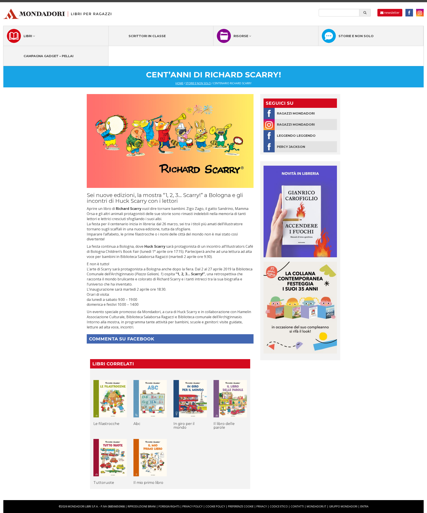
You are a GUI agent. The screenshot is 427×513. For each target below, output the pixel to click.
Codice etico (279, 506)
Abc (136, 424)
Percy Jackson (291, 147)
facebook (409, 12)
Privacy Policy (192, 506)
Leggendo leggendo (296, 136)
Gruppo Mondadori (343, 506)
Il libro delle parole (224, 426)
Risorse (241, 36)
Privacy (261, 506)
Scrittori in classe (147, 36)
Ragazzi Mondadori (296, 113)
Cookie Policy (215, 506)
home (179, 83)
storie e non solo (198, 83)
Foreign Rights (169, 506)
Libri (28, 36)
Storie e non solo (356, 36)
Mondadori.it (316, 506)
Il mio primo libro (148, 483)
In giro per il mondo (184, 426)
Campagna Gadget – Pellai (48, 56)
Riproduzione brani (142, 506)
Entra (364, 506)
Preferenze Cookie (241, 506)
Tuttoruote (103, 483)
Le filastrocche (106, 424)
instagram (420, 12)
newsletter (391, 12)
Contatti (297, 506)
